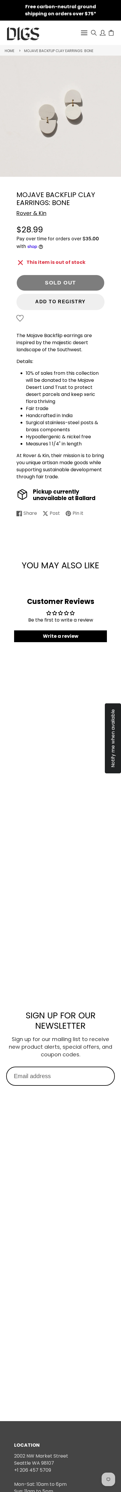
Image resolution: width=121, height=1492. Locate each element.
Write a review (60, 636)
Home (9, 50)
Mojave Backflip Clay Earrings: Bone (58, 50)
